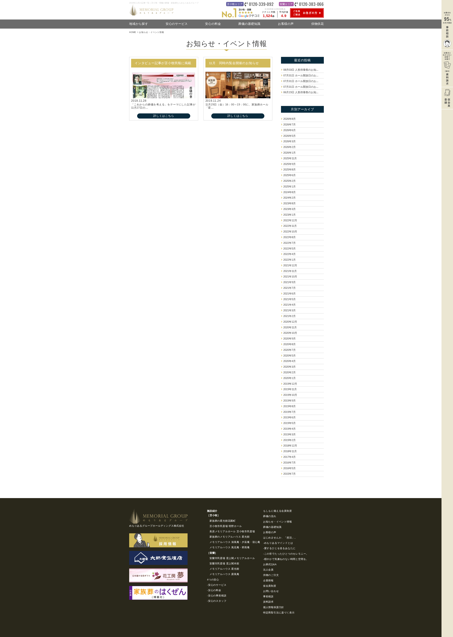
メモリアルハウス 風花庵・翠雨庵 (230, 547)
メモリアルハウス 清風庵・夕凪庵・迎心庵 (235, 542)
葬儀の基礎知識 (249, 24)
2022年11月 (290, 225)
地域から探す (138, 24)
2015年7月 (289, 473)
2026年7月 (289, 124)
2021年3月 (289, 310)
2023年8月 (289, 203)
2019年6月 (289, 417)
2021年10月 (290, 276)
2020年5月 (289, 355)
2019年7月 (289, 411)
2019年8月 (289, 406)
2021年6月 (289, 293)
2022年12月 (290, 220)
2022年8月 (289, 237)
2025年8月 (289, 169)
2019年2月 (289, 440)
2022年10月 (290, 231)
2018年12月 (290, 445)
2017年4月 (289, 456)
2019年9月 (289, 400)
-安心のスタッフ (216, 600)
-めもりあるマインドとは (278, 542)
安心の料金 (213, 24)
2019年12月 (290, 383)
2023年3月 (289, 209)
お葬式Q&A (270, 564)
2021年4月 (289, 304)
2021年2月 (289, 316)
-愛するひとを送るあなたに (279, 548)
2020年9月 (289, 338)
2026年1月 (289, 152)
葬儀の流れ (269, 516)
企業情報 (268, 580)
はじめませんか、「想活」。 (280, 537)
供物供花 (317, 24)
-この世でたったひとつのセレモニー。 (286, 553)
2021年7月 (289, 287)
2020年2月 (289, 372)
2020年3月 (289, 366)
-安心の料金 (214, 590)
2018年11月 (290, 451)
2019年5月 (289, 423)
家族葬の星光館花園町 (223, 520)
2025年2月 (289, 180)
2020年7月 (289, 349)
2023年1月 (289, 214)
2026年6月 (289, 130)
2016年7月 (289, 462)
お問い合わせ (271, 591)
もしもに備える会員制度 (277, 510)
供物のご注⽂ (271, 575)
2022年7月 (289, 242)
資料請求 (268, 601)
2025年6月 (289, 175)
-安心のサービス (216, 584)
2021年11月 (290, 271)
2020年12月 (290, 321)
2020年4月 (289, 361)
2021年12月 (290, 265)
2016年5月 (289, 468)
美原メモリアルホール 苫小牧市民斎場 (232, 531)
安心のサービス (177, 24)
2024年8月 (289, 192)
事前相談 (268, 596)
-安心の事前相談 (216, 595)
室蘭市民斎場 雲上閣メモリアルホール (232, 558)
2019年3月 (289, 434)
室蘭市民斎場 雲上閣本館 (224, 563)
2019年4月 (289, 428)
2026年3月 (289, 141)
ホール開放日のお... (300, 75)
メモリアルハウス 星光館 (224, 568)
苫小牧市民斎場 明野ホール (226, 526)
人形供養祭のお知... (300, 69)
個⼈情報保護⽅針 (273, 607)
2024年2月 (289, 197)
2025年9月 (289, 163)
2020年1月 (289, 378)
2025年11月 (290, 158)
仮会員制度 (269, 585)
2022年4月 (289, 254)
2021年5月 (289, 299)
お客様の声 (286, 24)
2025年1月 (289, 186)
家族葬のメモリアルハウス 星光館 (230, 536)
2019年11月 (290, 389)
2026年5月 (289, 135)
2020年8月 (289, 344)
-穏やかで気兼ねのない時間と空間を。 (286, 559)
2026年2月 (289, 146)
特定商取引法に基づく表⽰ (279, 612)
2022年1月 (289, 259)
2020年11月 (290, 327)
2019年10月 (290, 394)
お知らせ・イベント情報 (277, 521)
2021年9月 (289, 282)
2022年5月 (289, 248)
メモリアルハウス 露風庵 (224, 574)
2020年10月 (290, 332)
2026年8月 (289, 118)
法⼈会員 (268, 569)
